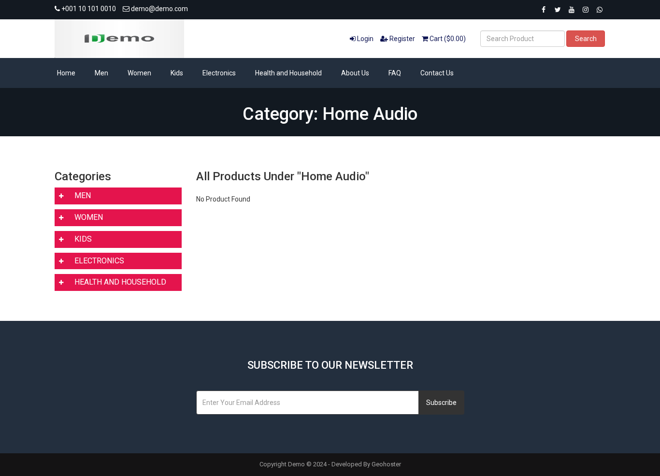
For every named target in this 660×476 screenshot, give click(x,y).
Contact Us (437, 73)
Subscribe (441, 402)
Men (101, 73)
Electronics (219, 73)
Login (364, 39)
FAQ (394, 73)
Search (586, 39)
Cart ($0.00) (447, 39)
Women (139, 73)
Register (401, 39)
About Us (355, 73)
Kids (177, 73)
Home (66, 73)
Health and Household (288, 73)
